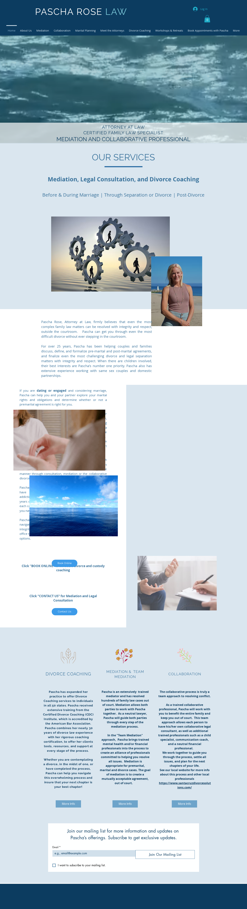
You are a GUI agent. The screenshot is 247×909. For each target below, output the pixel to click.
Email (56, 847)
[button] (207, 18)
